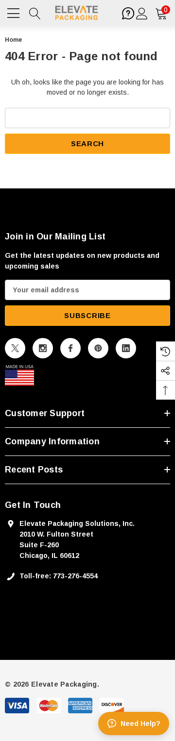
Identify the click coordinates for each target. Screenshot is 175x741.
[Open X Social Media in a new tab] (15, 348)
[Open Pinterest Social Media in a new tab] (98, 348)
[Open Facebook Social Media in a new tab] (70, 348)
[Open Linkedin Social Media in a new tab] (126, 348)
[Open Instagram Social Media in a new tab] (43, 348)
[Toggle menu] (14, 12)
